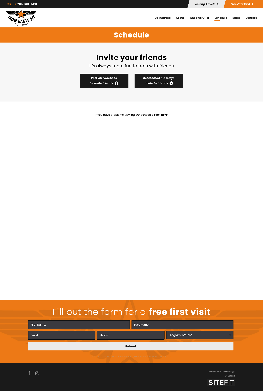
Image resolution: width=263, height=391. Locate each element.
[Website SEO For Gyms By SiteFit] (221, 382)
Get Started (163, 18)
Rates (236, 18)
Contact (251, 18)
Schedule (221, 18)
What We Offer (199, 18)
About (180, 18)
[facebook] (29, 373)
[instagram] (37, 373)
